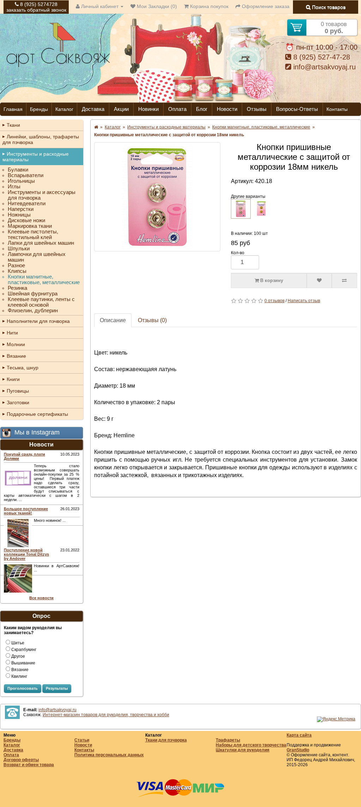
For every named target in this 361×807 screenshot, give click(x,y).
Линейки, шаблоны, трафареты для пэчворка (40, 139)
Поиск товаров (328, 7)
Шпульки (19, 248)
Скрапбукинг (23, 649)
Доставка (93, 109)
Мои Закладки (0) (156, 6)
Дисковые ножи (26, 220)
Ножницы (19, 215)
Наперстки (20, 209)
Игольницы (21, 181)
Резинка (17, 288)
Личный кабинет (100, 6)
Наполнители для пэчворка (38, 321)
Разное (16, 265)
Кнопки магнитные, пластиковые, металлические (44, 279)
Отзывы (257, 109)
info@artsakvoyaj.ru (323, 67)
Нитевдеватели (26, 203)
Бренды (39, 109)
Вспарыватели (25, 175)
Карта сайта (299, 735)
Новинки (148, 109)
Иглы (14, 186)
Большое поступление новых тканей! (26, 511)
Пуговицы (18, 391)
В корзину (271, 280)
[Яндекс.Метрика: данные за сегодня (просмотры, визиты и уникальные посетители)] (336, 719)
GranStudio (298, 749)
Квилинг (19, 676)
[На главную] (58, 66)
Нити (12, 333)
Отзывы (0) (152, 320)
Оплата (177, 109)
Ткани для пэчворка (166, 740)
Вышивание (23, 663)
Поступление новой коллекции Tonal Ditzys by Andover (26, 554)
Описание (113, 320)
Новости (227, 109)
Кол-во (237, 252)
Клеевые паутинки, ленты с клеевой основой (41, 302)
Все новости (41, 598)
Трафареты (228, 740)
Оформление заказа (264, 6)
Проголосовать (22, 688)
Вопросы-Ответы (297, 109)
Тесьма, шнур (22, 367)
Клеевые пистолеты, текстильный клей (33, 234)
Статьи (81, 740)
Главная (13, 109)
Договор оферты (21, 759)
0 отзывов (274, 300)
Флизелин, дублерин (33, 310)
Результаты (57, 688)
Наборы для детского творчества (251, 745)
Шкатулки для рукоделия (242, 749)
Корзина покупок (208, 6)
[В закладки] (319, 280)
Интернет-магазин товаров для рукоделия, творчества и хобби (106, 714)
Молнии (16, 344)
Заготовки (18, 402)
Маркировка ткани (30, 226)
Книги (13, 379)
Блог (201, 109)
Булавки (18, 170)
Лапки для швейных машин (41, 243)
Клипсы (17, 271)
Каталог (64, 109)
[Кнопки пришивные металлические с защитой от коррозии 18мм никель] (157, 196)
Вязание (16, 356)
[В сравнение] (344, 280)
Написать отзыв (304, 300)
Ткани (13, 125)
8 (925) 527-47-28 (320, 57)
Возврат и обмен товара (29, 764)
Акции (121, 109)
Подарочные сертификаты (37, 414)
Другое (18, 656)
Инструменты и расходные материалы (35, 156)
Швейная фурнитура (32, 293)
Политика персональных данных (109, 754)
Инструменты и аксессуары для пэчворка (41, 195)
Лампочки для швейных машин (37, 257)
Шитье (17, 642)
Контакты (337, 109)
